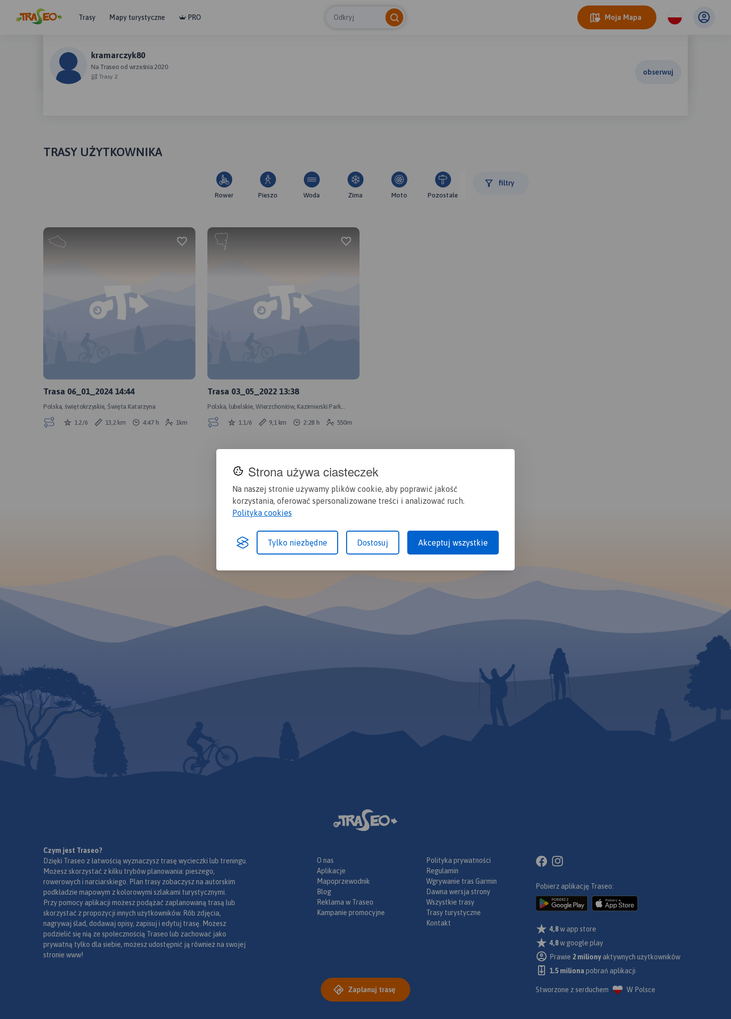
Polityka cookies (262, 512)
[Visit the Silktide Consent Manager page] (243, 543)
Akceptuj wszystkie (453, 542)
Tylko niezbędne (297, 542)
